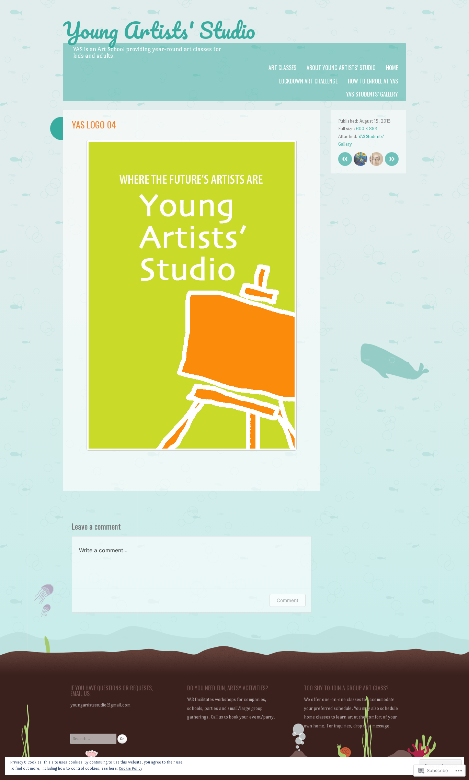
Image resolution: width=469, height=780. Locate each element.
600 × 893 (366, 128)
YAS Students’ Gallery (372, 94)
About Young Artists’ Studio (341, 68)
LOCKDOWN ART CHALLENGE (308, 81)
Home (392, 68)
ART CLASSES (282, 68)
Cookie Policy (130, 768)
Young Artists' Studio (159, 30)
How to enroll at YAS (373, 81)
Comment (287, 600)
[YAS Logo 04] (192, 449)
